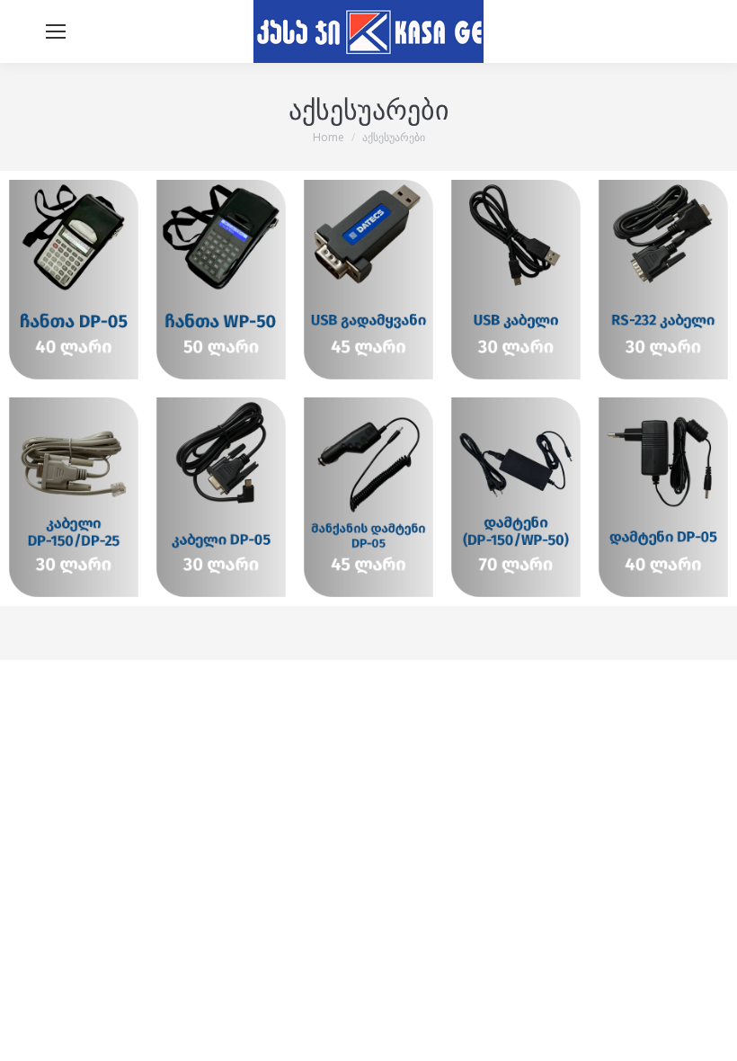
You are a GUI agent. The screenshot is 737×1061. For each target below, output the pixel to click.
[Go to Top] (710, 1034)
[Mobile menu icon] (56, 31)
